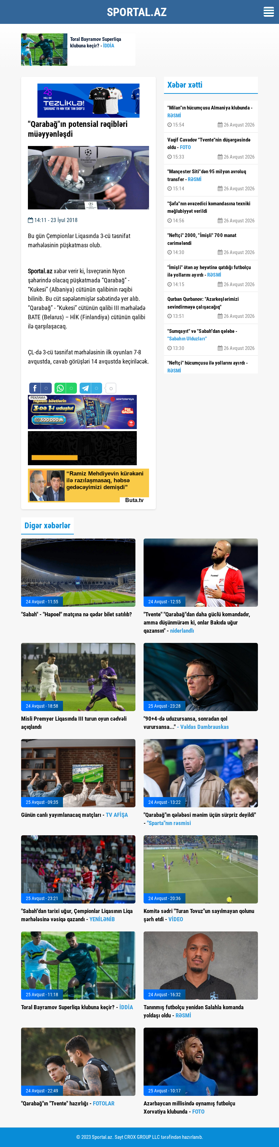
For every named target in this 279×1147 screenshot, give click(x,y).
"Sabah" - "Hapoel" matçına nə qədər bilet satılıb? (76, 614)
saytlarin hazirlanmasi (55, 373)
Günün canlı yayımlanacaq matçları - (74, 814)
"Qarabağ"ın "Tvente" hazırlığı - (67, 1103)
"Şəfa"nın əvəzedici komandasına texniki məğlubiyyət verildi (211, 212)
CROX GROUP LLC (142, 1137)
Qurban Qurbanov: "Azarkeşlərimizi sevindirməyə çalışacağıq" (211, 307)
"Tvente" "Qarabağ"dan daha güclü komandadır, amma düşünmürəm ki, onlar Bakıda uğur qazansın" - (197, 622)
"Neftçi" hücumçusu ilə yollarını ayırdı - (211, 371)
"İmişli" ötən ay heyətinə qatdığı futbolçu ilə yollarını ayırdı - (211, 276)
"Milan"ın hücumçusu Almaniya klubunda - (211, 116)
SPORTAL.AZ (137, 12)
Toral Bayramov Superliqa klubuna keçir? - (77, 1007)
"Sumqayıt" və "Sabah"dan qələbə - (211, 339)
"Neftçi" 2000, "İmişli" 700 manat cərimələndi (211, 243)
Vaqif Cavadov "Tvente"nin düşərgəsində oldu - (211, 148)
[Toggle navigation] (269, 12)
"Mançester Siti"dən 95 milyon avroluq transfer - (211, 180)
